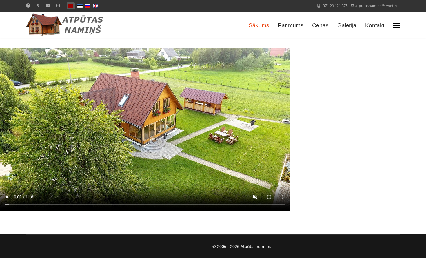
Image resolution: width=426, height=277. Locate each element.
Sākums (259, 25)
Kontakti (375, 25)
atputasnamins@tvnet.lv (376, 5)
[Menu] (396, 25)
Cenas (320, 25)
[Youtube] (48, 5)
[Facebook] (28, 5)
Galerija (346, 25)
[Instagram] (58, 5)
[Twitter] (38, 5)
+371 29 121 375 (334, 5)
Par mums (290, 25)
